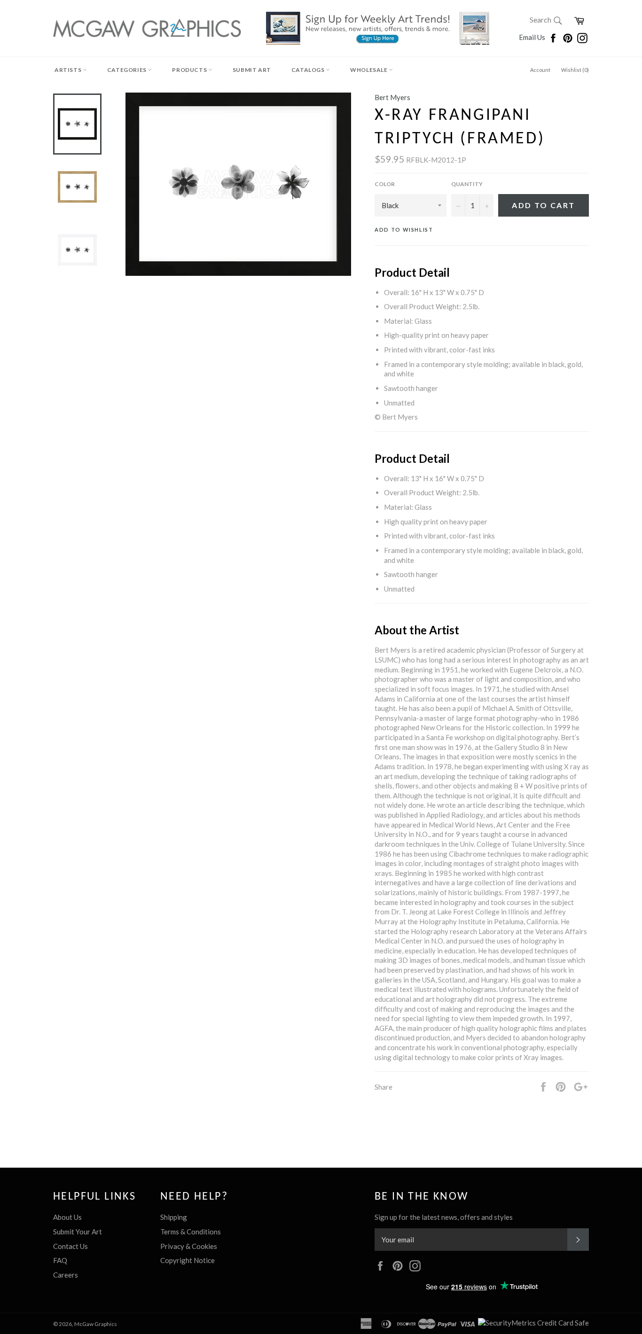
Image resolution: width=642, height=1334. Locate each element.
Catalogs (308, 69)
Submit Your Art (77, 1231)
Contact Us (70, 1246)
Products (190, 69)
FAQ (60, 1260)
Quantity (467, 183)
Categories (127, 69)
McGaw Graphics (95, 1323)
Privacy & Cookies (188, 1246)
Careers (65, 1275)
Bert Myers (392, 97)
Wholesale (369, 69)
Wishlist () (575, 70)
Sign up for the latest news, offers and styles (444, 1217)
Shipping (173, 1217)
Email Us (533, 37)
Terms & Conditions (190, 1231)
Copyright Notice (187, 1260)
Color (385, 183)
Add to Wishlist (404, 229)
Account (540, 70)
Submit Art (252, 69)
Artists (69, 69)
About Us (67, 1217)
